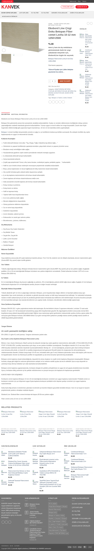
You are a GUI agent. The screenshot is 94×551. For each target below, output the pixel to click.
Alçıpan (65, 506)
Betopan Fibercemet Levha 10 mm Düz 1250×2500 (28, 431)
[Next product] (88, 23)
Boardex (51, 518)
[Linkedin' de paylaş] (63, 101)
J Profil (58, 524)
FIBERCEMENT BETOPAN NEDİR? (36, 522)
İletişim (84, 1)
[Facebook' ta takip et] (88, 1)
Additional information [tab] (19, 114)
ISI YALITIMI (35, 12)
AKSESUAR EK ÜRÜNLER (9, 16)
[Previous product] (91, 23)
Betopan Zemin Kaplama (35, 505)
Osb (54, 527)
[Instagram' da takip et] (90, 1)
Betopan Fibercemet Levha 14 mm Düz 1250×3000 (9, 431)
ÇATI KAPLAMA (23, 12)
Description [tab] (5, 114)
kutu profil (64, 524)
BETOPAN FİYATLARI (54, 25)
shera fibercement (53, 530)
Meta (50, 527)
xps (67, 533)
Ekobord (69, 97)
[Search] (92, 7)
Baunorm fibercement (54, 509)
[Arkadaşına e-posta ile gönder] (56, 101)
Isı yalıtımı (52, 524)
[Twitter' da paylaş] (53, 101)
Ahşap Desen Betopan (55, 506)
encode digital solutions (20, 548)
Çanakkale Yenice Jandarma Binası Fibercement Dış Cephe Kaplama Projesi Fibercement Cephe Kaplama (37, 533)
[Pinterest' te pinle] (60, 101)
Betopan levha (53, 512)
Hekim (63, 521)
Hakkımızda (73, 1)
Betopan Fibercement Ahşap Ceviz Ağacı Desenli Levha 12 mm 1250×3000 (84, 432)
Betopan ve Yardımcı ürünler (59, 97)
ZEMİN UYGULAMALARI (77, 12)
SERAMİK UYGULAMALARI (59, 12)
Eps (50, 521)
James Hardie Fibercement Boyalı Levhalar (36, 513)
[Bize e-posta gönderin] (91, 1)
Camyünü (57, 518)
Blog (79, 1)
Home (50, 23)
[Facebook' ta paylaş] (50, 101)
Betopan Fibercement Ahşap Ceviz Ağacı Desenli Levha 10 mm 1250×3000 (47, 432)
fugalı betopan (56, 521)
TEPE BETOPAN (59, 533)
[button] (4, 50)
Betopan (4, 132)
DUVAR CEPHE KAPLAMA (9, 12)
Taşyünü (51, 533)
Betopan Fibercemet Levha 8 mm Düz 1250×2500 (65, 431)
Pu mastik (60, 527)
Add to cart (65, 81)
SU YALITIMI (45, 12)
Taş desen (63, 530)
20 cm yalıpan (52, 503)
